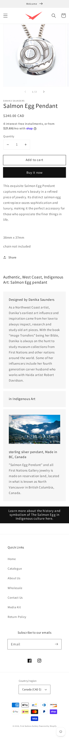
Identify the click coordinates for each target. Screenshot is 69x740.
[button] (5, 16)
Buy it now (34, 172)
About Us (14, 578)
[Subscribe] (56, 644)
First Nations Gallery (29, 726)
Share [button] (12, 257)
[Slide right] (43, 92)
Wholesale (15, 588)
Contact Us (15, 598)
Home (12, 559)
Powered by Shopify (48, 726)
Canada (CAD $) (31, 689)
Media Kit (14, 607)
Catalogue (15, 569)
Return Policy (17, 617)
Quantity (8, 136)
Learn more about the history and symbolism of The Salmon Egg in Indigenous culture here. (34, 514)
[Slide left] (25, 92)
